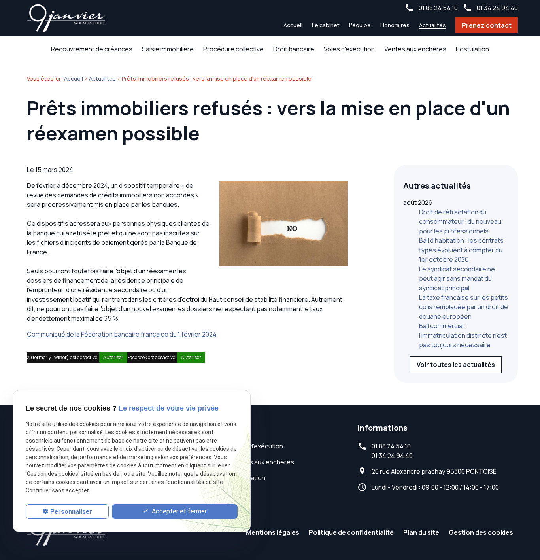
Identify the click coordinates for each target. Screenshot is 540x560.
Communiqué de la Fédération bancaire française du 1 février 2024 (122, 334)
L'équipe (360, 25)
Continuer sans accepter (57, 491)
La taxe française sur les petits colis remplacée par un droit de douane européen (463, 307)
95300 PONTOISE (434, 471)
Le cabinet (326, 25)
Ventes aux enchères (415, 49)
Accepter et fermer (178, 511)
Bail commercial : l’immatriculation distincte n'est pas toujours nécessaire (463, 335)
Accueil (292, 25)
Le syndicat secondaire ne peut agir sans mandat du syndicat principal (457, 278)
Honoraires (395, 25)
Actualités (432, 25)
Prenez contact (487, 25)
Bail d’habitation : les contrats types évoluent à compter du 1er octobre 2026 (461, 250)
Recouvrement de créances (91, 49)
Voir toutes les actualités (456, 364)
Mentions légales (272, 532)
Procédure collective (233, 49)
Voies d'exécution (349, 49)
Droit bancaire (293, 49)
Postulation (472, 49)
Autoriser (113, 357)
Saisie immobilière (168, 49)
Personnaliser (71, 511)
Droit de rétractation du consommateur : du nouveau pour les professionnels (460, 221)
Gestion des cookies (481, 532)
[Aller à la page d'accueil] (66, 18)
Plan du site (421, 532)
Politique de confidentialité (351, 532)
